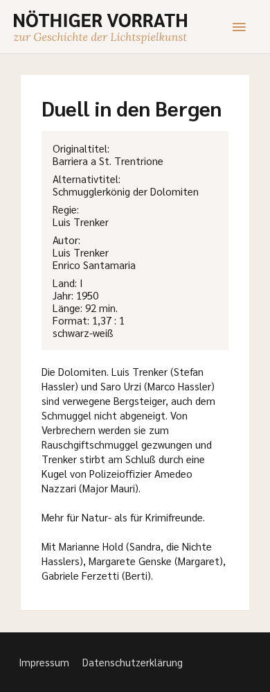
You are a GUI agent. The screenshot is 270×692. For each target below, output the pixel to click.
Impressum (44, 661)
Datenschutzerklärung (132, 661)
